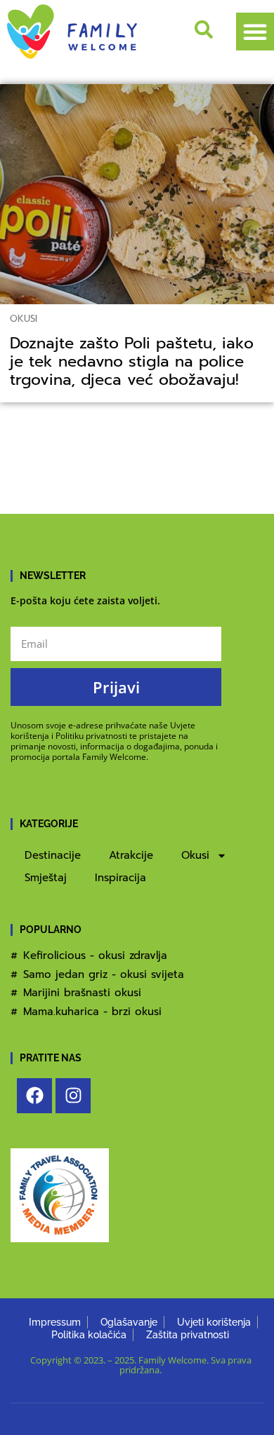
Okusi (23, 318)
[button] (255, 31)
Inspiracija (120, 877)
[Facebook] (34, 1095)
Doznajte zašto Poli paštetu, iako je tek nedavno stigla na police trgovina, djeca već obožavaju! (132, 361)
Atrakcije (131, 855)
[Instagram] (73, 1095)
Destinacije (53, 855)
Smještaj (46, 877)
